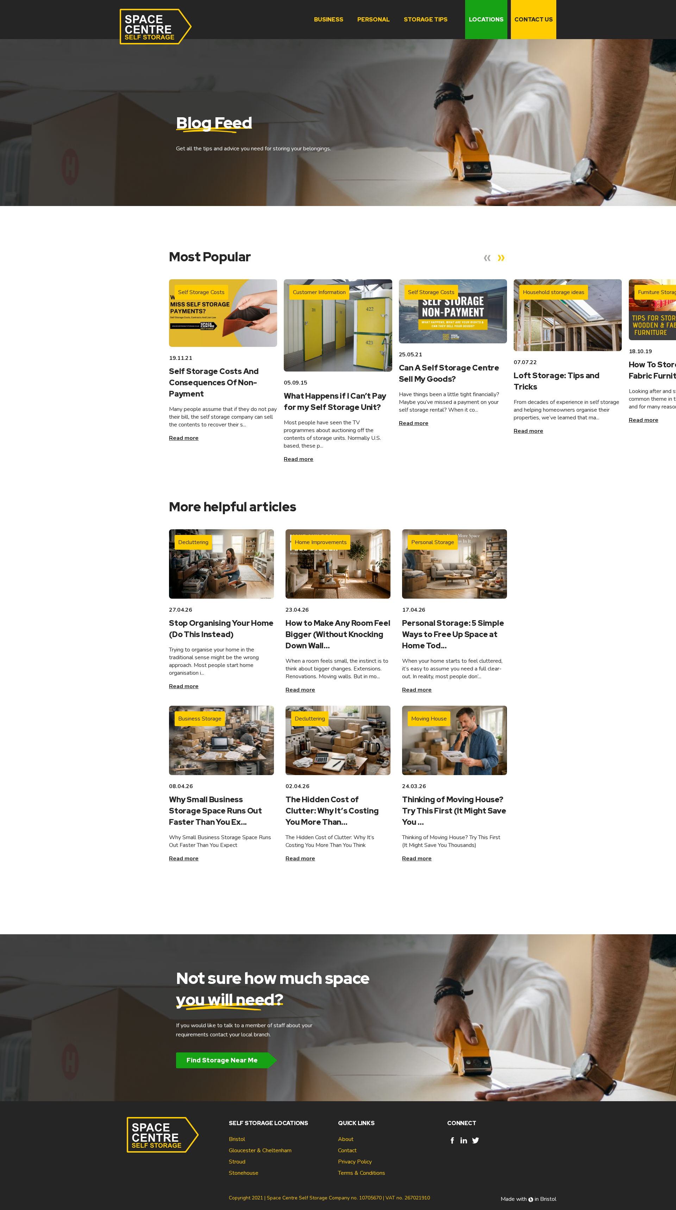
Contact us (533, 19)
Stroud (237, 1162)
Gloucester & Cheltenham (260, 1150)
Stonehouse (243, 1173)
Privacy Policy (355, 1162)
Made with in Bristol (528, 1199)
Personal (373, 19)
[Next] (501, 258)
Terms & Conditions (361, 1173)
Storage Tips (425, 19)
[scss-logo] (156, 26)
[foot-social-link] (452, 1144)
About (345, 1139)
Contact (347, 1150)
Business (328, 19)
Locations (486, 19)
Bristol (237, 1139)
